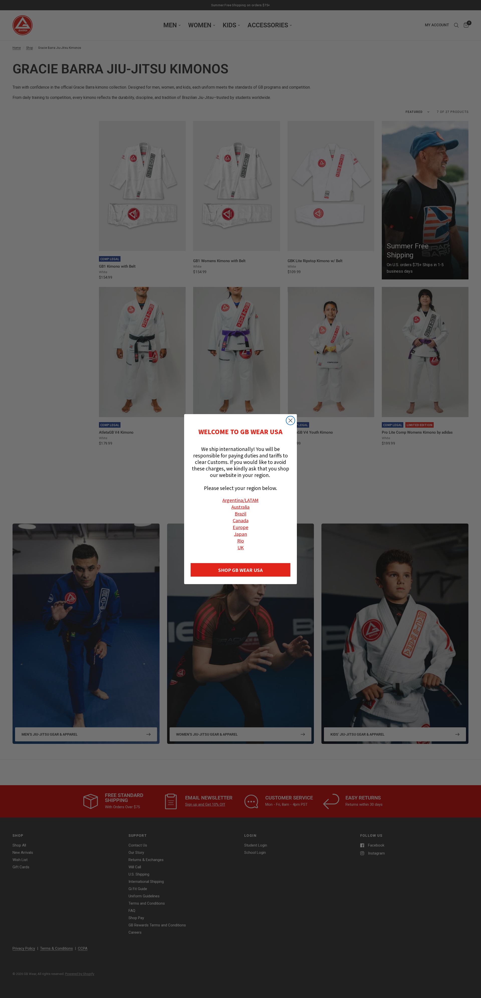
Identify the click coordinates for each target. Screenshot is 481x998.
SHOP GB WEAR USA (240, 570)
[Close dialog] (290, 420)
